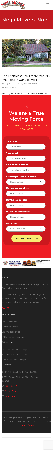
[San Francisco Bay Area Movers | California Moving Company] (12, 5)
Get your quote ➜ (26, 238)
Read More (7, 308)
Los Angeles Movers (11, 332)
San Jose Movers (9, 321)
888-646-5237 (10, 386)
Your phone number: (18, 164)
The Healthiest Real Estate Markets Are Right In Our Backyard (26, 77)
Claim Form (9, 396)
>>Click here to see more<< (14, 337)
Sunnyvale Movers (10, 326)
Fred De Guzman (30, 83)
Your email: (13, 153)
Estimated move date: (19, 211)
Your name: (13, 141)
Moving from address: (18, 188)
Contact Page (10, 391)
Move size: (12, 223)
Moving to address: (17, 199)
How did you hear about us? (22, 176)
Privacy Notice (27, 425)
